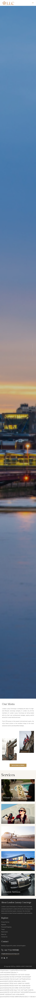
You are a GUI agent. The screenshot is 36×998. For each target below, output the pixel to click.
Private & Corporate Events (16, 797)
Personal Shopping (6, 927)
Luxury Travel (10, 845)
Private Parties (5, 922)
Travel (3, 929)
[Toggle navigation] (33, 3)
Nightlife (3, 924)
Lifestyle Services (11, 892)
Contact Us (4, 936)
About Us (3, 934)
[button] (18, 765)
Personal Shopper (11, 820)
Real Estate (8, 867)
